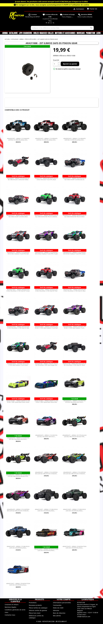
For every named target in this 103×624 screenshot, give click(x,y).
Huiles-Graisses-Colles (43, 33)
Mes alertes (57, 616)
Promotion (90, 33)
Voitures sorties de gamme (38, 610)
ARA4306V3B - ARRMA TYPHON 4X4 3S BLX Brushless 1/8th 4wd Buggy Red (46, 364)
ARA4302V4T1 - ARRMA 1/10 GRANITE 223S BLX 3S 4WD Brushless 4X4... (18, 139)
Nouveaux (81, 33)
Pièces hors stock (34, 613)
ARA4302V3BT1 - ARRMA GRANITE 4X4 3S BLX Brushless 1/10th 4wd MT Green (18, 290)
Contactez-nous (10, 615)
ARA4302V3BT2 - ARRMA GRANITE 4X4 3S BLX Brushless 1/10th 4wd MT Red (46, 290)
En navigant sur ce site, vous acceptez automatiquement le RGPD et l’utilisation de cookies (52, 5)
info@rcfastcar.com (83, 616)
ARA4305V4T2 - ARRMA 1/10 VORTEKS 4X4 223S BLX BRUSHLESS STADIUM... (74, 473)
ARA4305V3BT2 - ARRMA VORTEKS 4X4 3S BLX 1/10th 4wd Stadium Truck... (74, 327)
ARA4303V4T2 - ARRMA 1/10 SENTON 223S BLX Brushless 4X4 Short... (18, 438)
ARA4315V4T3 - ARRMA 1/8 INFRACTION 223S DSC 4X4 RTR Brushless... (74, 547)
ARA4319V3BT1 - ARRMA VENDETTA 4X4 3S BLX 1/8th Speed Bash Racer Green (18, 401)
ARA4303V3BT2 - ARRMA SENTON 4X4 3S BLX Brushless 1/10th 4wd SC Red (18, 327)
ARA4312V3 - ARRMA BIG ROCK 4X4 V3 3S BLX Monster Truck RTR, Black (46, 178)
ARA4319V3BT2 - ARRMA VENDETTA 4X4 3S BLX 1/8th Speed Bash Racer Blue (46, 401)
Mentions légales (10, 607)
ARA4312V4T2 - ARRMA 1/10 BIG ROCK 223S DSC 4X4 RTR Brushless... (74, 510)
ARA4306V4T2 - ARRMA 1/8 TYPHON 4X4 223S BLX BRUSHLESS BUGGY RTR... (18, 475)
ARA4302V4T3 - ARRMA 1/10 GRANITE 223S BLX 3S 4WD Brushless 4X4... (74, 139)
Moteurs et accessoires (65, 33)
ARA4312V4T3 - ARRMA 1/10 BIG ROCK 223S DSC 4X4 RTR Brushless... (18, 547)
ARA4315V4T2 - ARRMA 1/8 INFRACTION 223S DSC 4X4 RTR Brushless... (46, 549)
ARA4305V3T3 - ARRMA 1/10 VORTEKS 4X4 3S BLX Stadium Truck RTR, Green (74, 253)
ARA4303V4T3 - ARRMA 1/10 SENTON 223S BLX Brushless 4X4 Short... (46, 435)
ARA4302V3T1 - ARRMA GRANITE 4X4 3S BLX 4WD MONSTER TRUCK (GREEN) (46, 216)
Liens (98, 33)
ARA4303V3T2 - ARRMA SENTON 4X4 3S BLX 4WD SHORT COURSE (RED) (18, 216)
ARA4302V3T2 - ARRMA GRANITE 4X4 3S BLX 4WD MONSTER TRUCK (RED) (74, 216)
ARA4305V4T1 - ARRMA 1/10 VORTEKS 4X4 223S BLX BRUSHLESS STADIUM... (46, 473)
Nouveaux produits (35, 605)
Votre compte (63, 599)
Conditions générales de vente (15, 610)
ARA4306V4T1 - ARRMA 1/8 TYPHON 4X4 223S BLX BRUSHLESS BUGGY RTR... (74, 435)
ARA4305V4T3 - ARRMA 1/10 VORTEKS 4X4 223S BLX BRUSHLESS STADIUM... (18, 510)
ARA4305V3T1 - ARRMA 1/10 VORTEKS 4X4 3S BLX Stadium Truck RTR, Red (18, 253)
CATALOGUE (13, 33)
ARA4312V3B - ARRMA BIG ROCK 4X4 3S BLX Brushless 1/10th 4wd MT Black (74, 364)
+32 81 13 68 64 (93, 612)
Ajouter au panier (70, 64)
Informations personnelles (62, 603)
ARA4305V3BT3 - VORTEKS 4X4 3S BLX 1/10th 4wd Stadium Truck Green (18, 364)
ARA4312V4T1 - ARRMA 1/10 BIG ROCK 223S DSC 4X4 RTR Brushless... (46, 510)
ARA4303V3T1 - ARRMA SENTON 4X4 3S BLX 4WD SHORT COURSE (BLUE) (74, 178)
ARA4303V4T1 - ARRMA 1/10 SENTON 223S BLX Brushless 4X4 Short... (74, 401)
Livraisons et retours (12, 604)
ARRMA (5, 33)
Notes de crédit (58, 608)
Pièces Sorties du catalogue (38, 608)
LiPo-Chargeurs (25, 33)
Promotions (33, 603)
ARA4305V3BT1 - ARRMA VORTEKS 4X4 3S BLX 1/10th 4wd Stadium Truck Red (46, 327)
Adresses (56, 610)
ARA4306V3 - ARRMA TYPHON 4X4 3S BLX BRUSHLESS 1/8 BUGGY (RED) (18, 178)
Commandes (57, 605)
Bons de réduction (59, 613)
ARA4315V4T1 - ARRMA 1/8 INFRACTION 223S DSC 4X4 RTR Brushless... (18, 584)
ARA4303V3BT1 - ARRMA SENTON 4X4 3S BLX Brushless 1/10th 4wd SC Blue (74, 290)
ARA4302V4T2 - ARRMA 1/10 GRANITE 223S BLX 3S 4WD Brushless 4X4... (46, 139)
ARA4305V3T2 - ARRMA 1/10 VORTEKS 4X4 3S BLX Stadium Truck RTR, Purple (46, 253)
